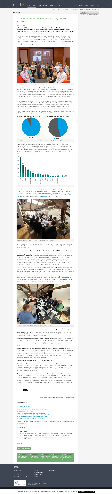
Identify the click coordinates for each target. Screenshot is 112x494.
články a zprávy (32, 5)
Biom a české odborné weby (92, 14)
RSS (98, 5)
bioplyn (59, 9)
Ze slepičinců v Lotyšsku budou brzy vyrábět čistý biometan (32, 418)
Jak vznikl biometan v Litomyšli (25, 411)
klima (24, 382)
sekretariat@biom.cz (22, 476)
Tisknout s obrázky (48, 397)
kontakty (93, 5)
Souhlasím (91, 491)
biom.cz (55, 9)
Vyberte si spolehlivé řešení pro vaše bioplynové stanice (45, 457)
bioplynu (48, 151)
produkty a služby (48, 5)
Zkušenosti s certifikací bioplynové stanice (68, 457)
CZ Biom (62, 111)
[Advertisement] (89, 25)
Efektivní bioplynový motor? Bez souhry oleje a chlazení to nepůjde (57, 458)
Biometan (37, 421)
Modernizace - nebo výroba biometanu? (22, 457)
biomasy (68, 261)
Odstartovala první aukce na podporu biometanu (34, 457)
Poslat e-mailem (70, 397)
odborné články (66, 9)
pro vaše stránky (38, 474)
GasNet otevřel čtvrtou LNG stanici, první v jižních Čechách (32, 409)
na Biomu (83, 14)
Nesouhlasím (82, 491)
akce (40, 5)
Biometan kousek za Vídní (23, 406)
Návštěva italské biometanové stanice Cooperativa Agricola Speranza (35, 415)
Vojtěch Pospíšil (21, 25)
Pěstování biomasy (22, 423)
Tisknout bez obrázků (59, 397)
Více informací (73, 491)
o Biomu (58, 5)
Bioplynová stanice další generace (25, 408)
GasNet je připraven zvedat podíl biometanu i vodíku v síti (32, 416)
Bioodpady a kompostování (47, 421)
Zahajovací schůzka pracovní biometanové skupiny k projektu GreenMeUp (84, 9)
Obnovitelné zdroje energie (67, 421)
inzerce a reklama (79, 5)
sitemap (87, 5)
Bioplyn (57, 421)
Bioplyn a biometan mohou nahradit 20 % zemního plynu (31, 413)
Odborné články (17, 12)
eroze (46, 279)
